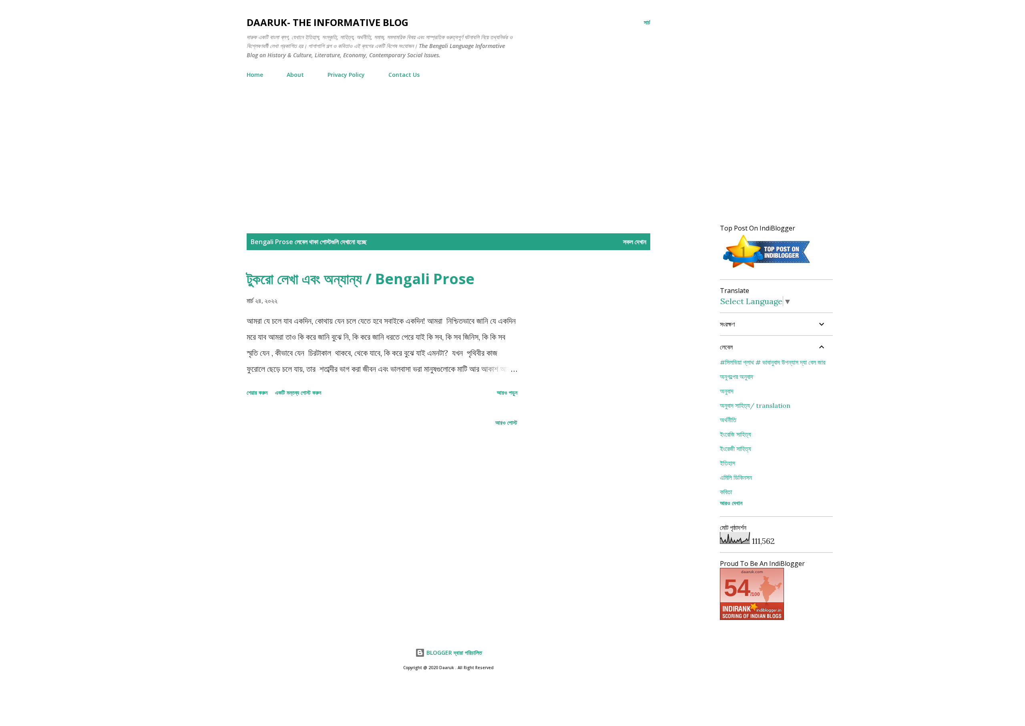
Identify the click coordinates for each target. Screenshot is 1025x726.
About (295, 74)
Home (255, 74)
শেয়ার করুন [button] (257, 392)
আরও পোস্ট (506, 422)
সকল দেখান (634, 241)
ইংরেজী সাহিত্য (735, 449)
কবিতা (726, 492)
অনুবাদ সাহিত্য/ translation (755, 405)
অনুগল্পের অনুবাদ (736, 377)
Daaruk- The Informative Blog (327, 22)
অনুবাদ (727, 391)
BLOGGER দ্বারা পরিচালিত (453, 652)
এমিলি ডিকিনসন (736, 477)
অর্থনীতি (728, 420)
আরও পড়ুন (507, 392)
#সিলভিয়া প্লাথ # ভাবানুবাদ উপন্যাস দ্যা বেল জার (772, 362)
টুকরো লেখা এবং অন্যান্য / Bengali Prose (360, 279)
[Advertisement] (448, 144)
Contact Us (404, 74)
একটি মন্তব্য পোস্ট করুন (298, 392)
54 (737, 587)
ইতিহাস (727, 463)
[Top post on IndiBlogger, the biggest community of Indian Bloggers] (767, 268)
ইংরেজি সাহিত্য (735, 434)
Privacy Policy (346, 74)
